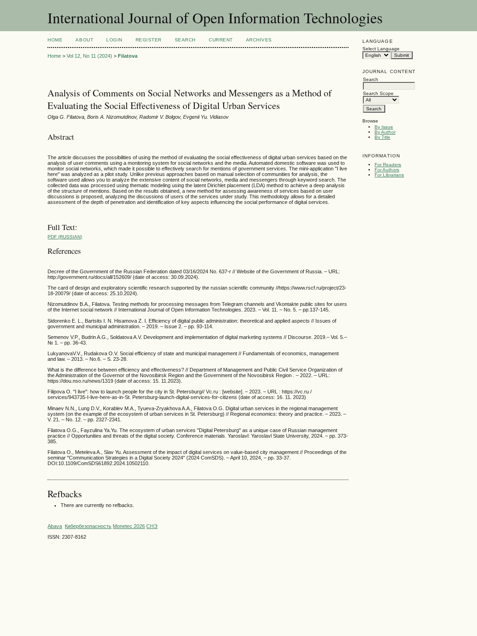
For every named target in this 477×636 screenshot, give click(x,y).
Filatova (127, 56)
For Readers (388, 164)
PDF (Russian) (65, 236)
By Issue (384, 126)
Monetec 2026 (129, 526)
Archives (259, 39)
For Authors (387, 169)
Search (185, 39)
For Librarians (389, 174)
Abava (55, 526)
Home (55, 39)
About (84, 39)
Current (221, 39)
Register (149, 39)
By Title (382, 137)
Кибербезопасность (88, 526)
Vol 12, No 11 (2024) (89, 56)
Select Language (381, 48)
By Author (385, 132)
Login (114, 39)
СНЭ (151, 526)
